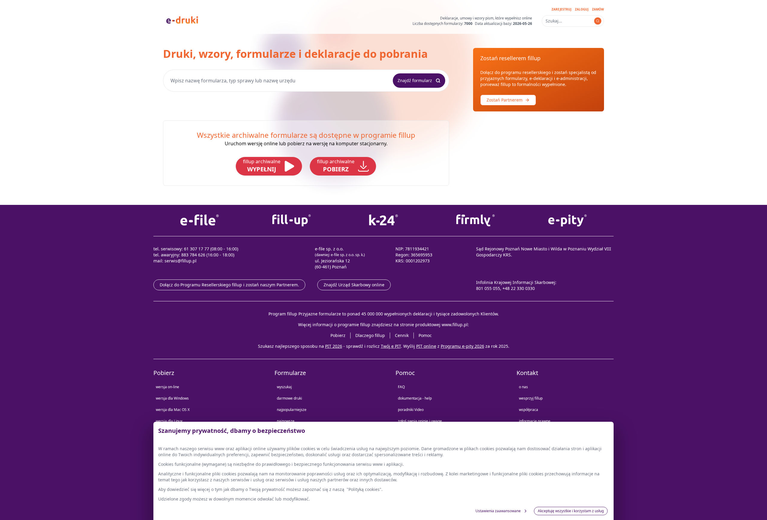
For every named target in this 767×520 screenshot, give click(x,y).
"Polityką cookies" (364, 489)
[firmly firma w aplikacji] (476, 220)
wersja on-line (167, 386)
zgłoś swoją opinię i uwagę (420, 421)
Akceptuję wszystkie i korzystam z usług (571, 510)
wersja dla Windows (172, 398)
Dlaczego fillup (370, 335)
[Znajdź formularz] (597, 21)
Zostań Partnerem (505, 100)
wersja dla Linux (169, 421)
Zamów (598, 9)
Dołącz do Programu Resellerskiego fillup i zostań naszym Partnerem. (229, 285)
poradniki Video (411, 409)
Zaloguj (581, 9)
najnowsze (286, 421)
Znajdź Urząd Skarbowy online (354, 285)
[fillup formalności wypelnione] (291, 220)
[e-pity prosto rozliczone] (568, 220)
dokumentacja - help (415, 398)
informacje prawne (534, 421)
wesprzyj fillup (531, 398)
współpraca (528, 409)
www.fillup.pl (455, 324)
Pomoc (425, 335)
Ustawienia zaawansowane (498, 510)
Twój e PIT (391, 346)
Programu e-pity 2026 (462, 346)
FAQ (401, 386)
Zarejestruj (561, 9)
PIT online (426, 346)
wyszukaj (284, 386)
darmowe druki (289, 398)
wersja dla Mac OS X (173, 409)
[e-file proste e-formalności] (199, 220)
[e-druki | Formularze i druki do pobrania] (182, 19)
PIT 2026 (333, 346)
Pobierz (337, 335)
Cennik (402, 335)
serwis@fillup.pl (180, 261)
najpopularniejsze (292, 409)
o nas (523, 386)
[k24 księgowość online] (383, 220)
